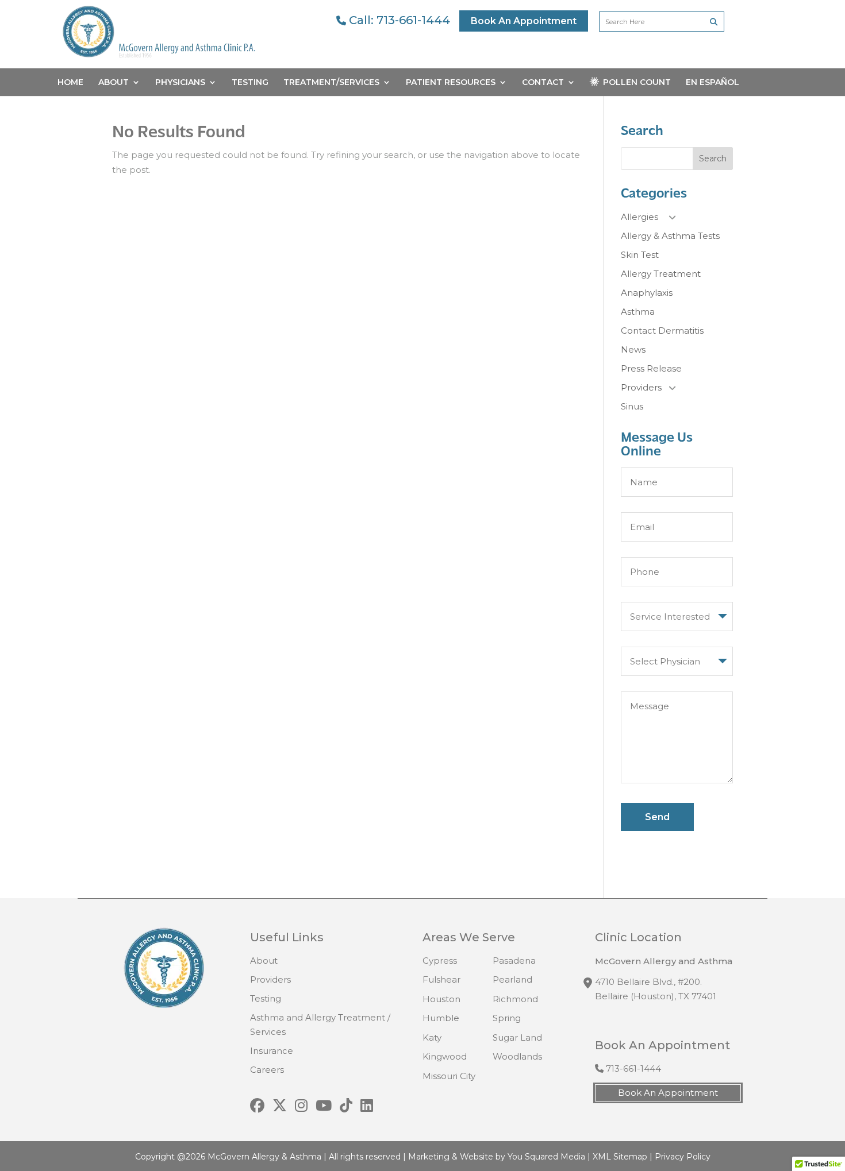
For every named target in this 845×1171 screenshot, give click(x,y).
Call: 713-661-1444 (398, 20)
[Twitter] (279, 1106)
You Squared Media (546, 1156)
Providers (641, 387)
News (633, 349)
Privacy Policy (682, 1156)
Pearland (512, 979)
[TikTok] (346, 1106)
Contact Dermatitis (662, 330)
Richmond (515, 999)
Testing (250, 82)
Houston (441, 999)
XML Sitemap (620, 1156)
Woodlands (517, 1056)
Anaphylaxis (647, 292)
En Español (712, 82)
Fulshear (441, 979)
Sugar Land (517, 1037)
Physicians (180, 82)
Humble (440, 1017)
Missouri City (448, 1075)
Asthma (638, 311)
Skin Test (640, 254)
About (113, 82)
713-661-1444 (632, 1068)
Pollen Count (637, 82)
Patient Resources (451, 82)
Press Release (651, 368)
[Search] (714, 21)
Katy (431, 1037)
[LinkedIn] (366, 1106)
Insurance (271, 1050)
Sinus (632, 406)
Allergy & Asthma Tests (670, 235)
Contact (543, 82)
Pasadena (514, 960)
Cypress (439, 960)
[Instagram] (301, 1106)
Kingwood (444, 1056)
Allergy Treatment (661, 273)
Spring (507, 1017)
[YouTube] (324, 1106)
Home (70, 82)
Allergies (639, 216)
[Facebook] (257, 1106)
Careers (267, 1069)
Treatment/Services (331, 82)
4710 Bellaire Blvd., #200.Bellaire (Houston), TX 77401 (655, 989)
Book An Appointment (524, 21)
